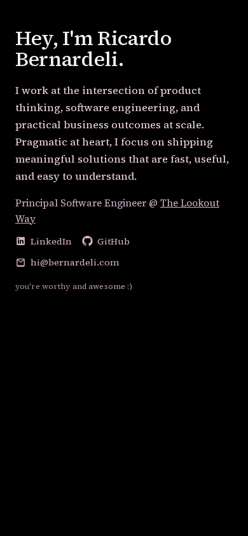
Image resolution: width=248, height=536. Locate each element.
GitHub (113, 241)
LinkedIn (51, 241)
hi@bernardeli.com (75, 262)
